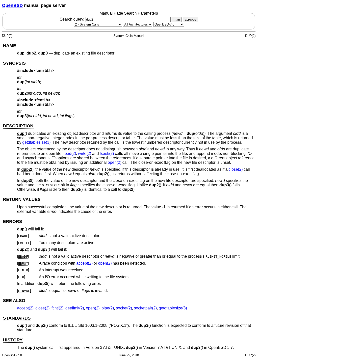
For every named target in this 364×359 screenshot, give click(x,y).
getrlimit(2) (74, 308)
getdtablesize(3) (36, 142)
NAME (9, 45)
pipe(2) (108, 308)
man (177, 19)
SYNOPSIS (14, 63)
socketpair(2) (145, 308)
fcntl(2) (57, 308)
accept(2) (84, 263)
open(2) (114, 162)
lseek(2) (107, 153)
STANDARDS (17, 318)
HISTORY (13, 339)
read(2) (69, 153)
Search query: (72, 19)
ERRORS (12, 221)
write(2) (84, 153)
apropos (190, 19)
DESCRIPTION (18, 125)
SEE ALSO (14, 300)
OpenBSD (12, 5)
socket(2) (124, 308)
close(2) (236, 169)
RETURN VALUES (22, 199)
